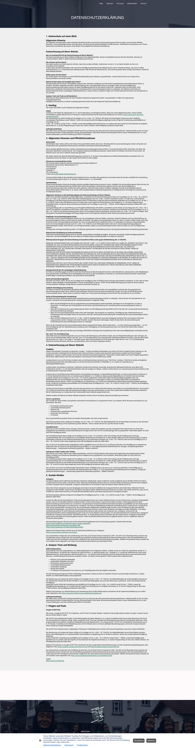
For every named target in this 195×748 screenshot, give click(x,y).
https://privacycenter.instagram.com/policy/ (61, 525)
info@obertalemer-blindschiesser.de (63, 174)
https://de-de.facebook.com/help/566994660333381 (64, 527)
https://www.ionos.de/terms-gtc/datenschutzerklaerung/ (82, 593)
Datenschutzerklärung (52, 745)
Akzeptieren (139, 741)
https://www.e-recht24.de (55, 661)
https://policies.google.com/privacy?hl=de (72, 647)
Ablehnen (151, 741)
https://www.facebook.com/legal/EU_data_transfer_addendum (68, 523)
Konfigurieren (82, 745)
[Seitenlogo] (97, 715)
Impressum (69, 745)
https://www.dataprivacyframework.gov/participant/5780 (91, 655)
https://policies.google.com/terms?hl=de (105, 647)
